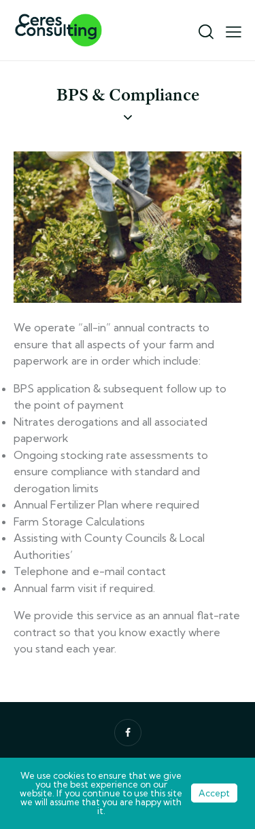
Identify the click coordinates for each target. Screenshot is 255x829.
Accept (214, 793)
